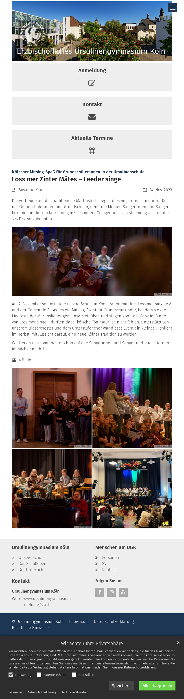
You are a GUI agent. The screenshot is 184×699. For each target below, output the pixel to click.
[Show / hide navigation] (172, 7)
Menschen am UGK (115, 547)
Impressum (15, 692)
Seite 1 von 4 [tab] (80, 291)
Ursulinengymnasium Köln (41, 547)
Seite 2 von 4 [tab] (88, 291)
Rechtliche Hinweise (74, 692)
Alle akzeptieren (157, 685)
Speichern (121, 685)
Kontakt (21, 581)
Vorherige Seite (20, 261)
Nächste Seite (163, 261)
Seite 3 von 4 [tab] (96, 291)
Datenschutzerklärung (140, 667)
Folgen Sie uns (109, 580)
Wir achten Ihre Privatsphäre (92, 643)
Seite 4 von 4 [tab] (104, 291)
